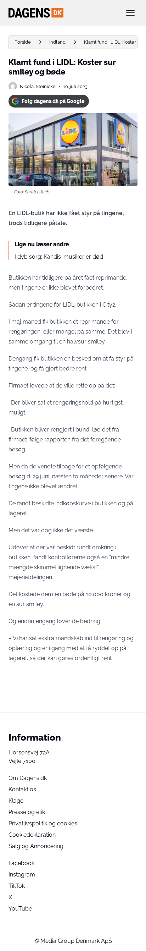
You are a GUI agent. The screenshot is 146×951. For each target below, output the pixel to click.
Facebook (21, 863)
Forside (23, 42)
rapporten (57, 439)
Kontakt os (22, 789)
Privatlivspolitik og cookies (43, 823)
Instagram (22, 874)
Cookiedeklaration (32, 834)
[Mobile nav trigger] (130, 13)
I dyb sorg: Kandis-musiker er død (59, 256)
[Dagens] (62, 13)
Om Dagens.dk (28, 778)
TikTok (17, 886)
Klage (16, 800)
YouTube (20, 908)
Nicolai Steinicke (38, 86)
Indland (57, 42)
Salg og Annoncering (36, 846)
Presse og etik (27, 812)
